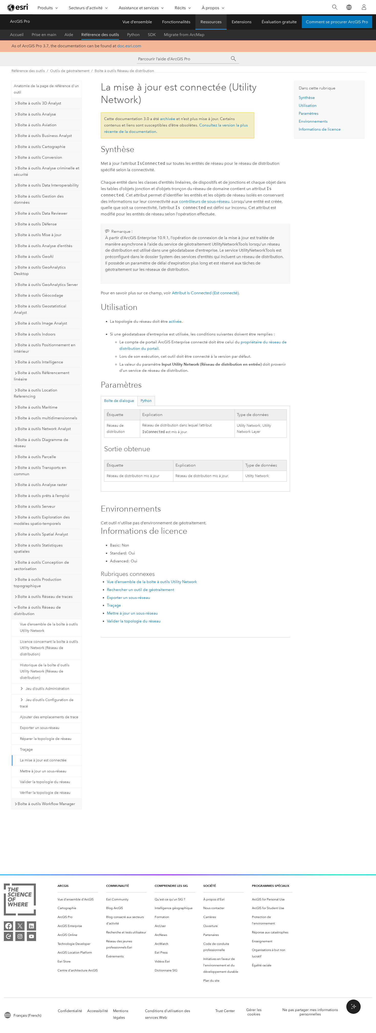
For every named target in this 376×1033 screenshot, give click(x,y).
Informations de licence (320, 129)
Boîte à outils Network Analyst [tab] (44, 428)
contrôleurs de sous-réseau (204, 201)
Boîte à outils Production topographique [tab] (37, 582)
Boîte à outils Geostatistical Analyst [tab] (40, 309)
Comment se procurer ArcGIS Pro (337, 21)
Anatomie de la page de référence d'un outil (46, 89)
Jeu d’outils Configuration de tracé (46, 703)
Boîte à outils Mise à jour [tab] (39, 235)
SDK (152, 34)
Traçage (26, 749)
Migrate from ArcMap (184, 34)
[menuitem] (78, 899)
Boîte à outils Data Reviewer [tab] (42, 213)
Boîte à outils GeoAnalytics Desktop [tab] (40, 270)
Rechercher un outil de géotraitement (140, 589)
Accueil (17, 34)
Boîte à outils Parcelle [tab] (37, 457)
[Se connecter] (364, 7)
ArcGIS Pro (20, 21)
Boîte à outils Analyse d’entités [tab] (45, 245)
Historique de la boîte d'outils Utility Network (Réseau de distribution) (44, 671)
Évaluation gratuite (279, 21)
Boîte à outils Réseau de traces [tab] (45, 596)
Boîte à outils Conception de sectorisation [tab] (41, 565)
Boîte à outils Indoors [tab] (37, 334)
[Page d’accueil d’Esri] (18, 7)
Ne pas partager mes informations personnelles (310, 1012)
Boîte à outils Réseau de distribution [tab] (37, 610)
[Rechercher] (335, 7)
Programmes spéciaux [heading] (270, 886)
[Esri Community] (8, 936)
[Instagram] (20, 936)
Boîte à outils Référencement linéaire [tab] (41, 375)
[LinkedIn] (31, 926)
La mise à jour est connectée (43, 760)
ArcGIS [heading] (63, 886)
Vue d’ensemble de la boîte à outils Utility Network (49, 627)
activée (175, 321)
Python (133, 34)
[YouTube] (31, 936)
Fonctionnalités (176, 21)
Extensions (241, 21)
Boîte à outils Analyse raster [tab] (42, 484)
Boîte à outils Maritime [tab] (38, 407)
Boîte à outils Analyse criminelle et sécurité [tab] (46, 171)
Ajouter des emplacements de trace (49, 717)
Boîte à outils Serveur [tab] (36, 506)
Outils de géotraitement (69, 71)
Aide (68, 34)
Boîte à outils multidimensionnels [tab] (47, 418)
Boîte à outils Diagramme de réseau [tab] (41, 442)
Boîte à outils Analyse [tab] (37, 114)
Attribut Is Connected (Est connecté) (205, 293)
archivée (167, 119)
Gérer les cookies (253, 1012)
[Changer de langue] (349, 7)
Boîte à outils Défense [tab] (37, 224)
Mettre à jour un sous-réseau (43, 771)
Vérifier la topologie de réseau (45, 793)
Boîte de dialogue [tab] (119, 401)
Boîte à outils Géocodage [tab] (40, 295)
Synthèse (307, 97)
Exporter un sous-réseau (39, 728)
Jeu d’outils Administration (47, 689)
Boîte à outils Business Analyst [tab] (45, 135)
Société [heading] (209, 886)
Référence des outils (100, 34)
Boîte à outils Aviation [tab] (37, 125)
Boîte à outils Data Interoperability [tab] (48, 185)
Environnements (313, 121)
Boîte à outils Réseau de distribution (124, 71)
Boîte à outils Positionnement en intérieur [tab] (44, 348)
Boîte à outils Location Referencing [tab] (35, 393)
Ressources (211, 21)
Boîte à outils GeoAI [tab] (35, 256)
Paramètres (308, 113)
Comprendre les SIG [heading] (171, 886)
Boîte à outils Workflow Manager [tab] (46, 804)
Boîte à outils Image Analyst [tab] (42, 323)
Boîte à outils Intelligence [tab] (40, 362)
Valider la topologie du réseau (45, 782)
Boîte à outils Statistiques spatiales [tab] (38, 548)
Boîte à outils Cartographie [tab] (41, 146)
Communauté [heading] (117, 886)
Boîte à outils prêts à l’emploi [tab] (43, 495)
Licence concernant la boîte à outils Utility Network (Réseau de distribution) (49, 648)
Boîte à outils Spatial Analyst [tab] (43, 534)
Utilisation (308, 105)
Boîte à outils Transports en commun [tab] (40, 470)
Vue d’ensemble (137, 21)
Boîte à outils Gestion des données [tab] (39, 199)
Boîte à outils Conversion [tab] (40, 157)
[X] (20, 926)
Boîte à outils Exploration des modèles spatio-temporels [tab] (42, 520)
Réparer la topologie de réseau (45, 739)
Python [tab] (146, 401)
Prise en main (44, 34)
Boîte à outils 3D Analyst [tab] (39, 103)
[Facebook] (8, 926)
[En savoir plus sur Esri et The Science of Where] (20, 901)
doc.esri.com (129, 45)
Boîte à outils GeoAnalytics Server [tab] (48, 284)
